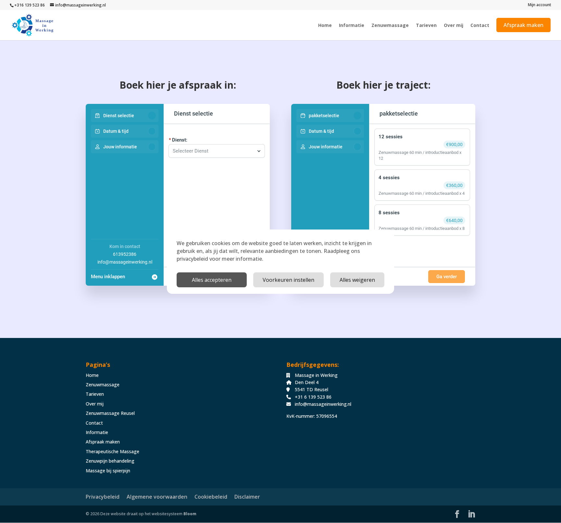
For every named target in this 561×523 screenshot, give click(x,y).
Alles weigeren (357, 279)
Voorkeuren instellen (288, 279)
